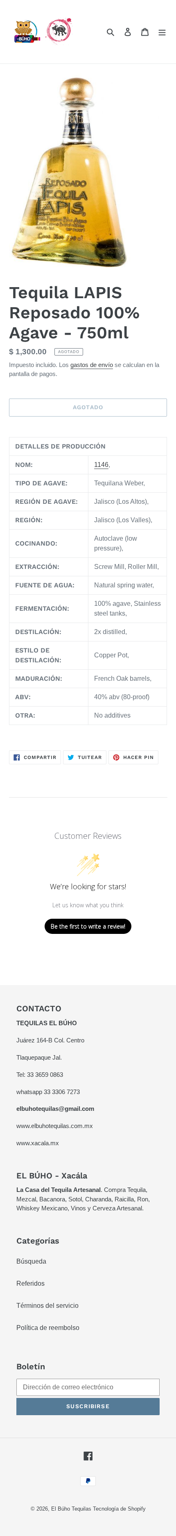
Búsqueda (31, 1261)
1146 (101, 464)
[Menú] (162, 32)
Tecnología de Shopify (119, 1509)
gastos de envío (91, 364)
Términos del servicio (47, 1305)
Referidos (30, 1283)
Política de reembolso (47, 1327)
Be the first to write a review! (88, 926)
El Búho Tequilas (72, 1509)
